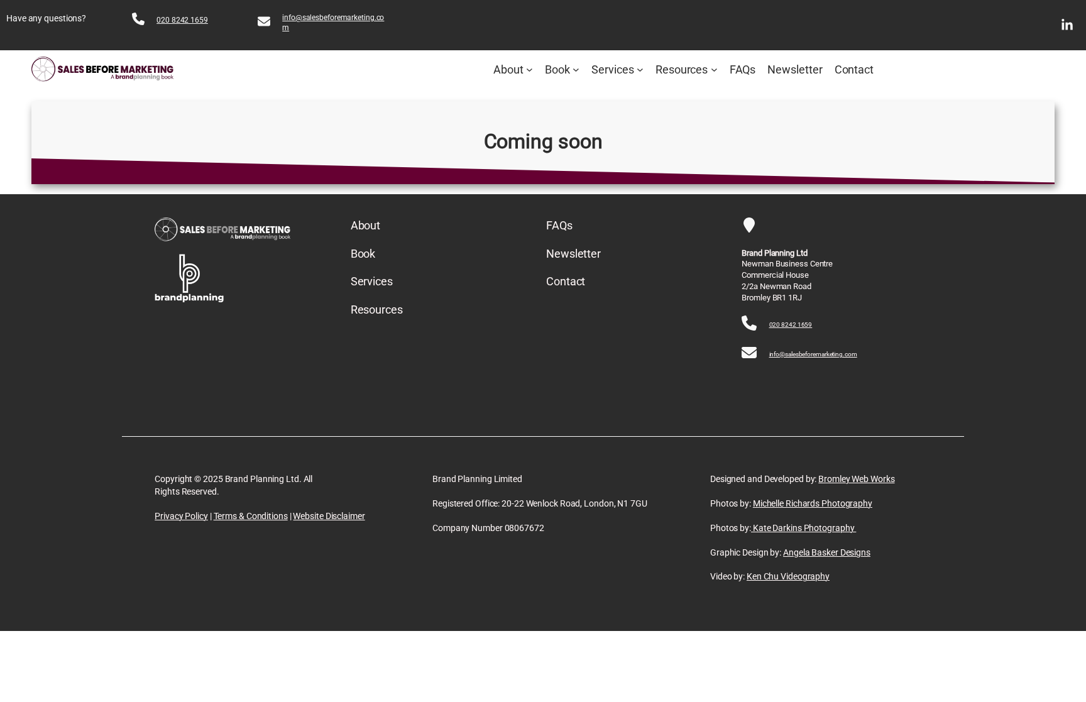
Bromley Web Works (856, 479)
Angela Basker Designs (826, 552)
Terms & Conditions (251, 516)
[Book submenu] (576, 69)
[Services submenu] (640, 69)
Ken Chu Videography (788, 576)
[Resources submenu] (714, 69)
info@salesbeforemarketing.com (813, 354)
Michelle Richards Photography (812, 503)
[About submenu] (529, 69)
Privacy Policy (181, 516)
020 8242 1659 (182, 20)
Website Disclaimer (329, 516)
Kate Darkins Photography (803, 528)
